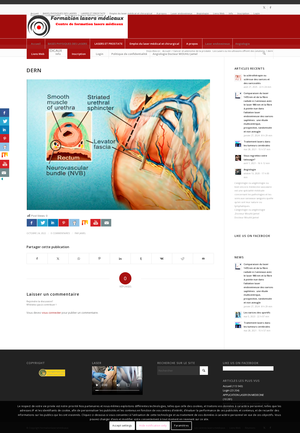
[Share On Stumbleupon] (85, 222)
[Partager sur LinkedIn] (120, 258)
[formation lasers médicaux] (77, 26)
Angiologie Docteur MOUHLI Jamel (84, 15)
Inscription (243, 13)
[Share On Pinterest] (64, 222)
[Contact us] (106, 222)
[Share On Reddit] (74, 222)
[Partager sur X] (58, 258)
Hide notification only (153, 425)
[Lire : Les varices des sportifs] (238, 315)
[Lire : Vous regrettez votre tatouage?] (238, 158)
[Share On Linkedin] (53, 222)
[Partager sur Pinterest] (99, 258)
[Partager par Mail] (203, 258)
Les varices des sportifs (257, 312)
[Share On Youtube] (95, 222)
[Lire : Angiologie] (238, 171)
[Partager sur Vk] (162, 258)
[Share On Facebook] (32, 222)
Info (231, 13)
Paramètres (181, 425)
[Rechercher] (264, 54)
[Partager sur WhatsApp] (79, 258)
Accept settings (122, 425)
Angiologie (203, 13)
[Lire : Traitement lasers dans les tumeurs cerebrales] (238, 144)
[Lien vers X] (264, 7)
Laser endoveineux (181, 13)
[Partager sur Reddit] (182, 258)
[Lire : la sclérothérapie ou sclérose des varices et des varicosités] (238, 77)
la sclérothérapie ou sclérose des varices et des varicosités (257, 79)
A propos (162, 13)
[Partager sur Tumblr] (141, 258)
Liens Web (218, 13)
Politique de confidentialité (46, 15)
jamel (82, 233)
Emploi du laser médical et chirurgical (131, 13)
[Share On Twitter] (42, 222)
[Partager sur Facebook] (37, 258)
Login (256, 13)
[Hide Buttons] (2, 180)
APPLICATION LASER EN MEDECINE (243, 395)
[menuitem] (131, 13)
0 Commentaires (60, 233)
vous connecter (51, 312)
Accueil (227, 386)
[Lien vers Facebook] (270, 7)
